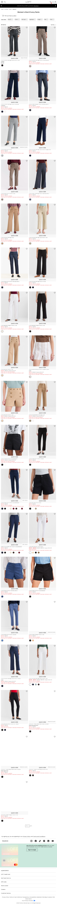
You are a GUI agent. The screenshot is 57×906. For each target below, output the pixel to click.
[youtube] (53, 841)
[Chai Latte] (30, 421)
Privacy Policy (26, 836)
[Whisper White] (5, 111)
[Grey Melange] (2, 155)
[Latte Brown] (2, 375)
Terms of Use (13, 897)
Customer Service (6, 893)
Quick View (14, 58)
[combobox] (45, 25)
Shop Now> (36, 6)
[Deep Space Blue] (2, 111)
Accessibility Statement (36, 897)
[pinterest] (45, 841)
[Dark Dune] (2, 243)
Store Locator (4, 885)
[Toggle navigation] (2, 2)
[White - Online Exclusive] (33, 508)
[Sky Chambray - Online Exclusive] (2, 596)
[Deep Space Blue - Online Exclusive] (5, 730)
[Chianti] (22, 508)
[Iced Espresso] (16, 508)
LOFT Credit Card (5, 874)
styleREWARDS (5, 870)
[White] (5, 465)
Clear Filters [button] (3, 19)
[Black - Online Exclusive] (2, 65)
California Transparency (23, 897)
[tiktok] (41, 841)
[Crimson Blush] (13, 508)
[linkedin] (49, 841)
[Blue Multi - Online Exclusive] (2, 640)
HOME (2, 9)
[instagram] (32, 841)
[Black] (30, 287)
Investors (50, 897)
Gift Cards (3, 882)
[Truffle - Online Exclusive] (39, 553)
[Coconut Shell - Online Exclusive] (33, 775)
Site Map (45, 897)
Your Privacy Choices (27, 900)
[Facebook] (37, 841)
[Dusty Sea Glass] (36, 684)
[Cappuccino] (30, 66)
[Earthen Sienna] (30, 377)
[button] (13, 16)
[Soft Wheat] (11, 508)
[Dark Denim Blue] (30, 199)
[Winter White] (2, 331)
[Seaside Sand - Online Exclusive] (33, 553)
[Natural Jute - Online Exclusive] (36, 508)
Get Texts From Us (6, 878)
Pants (10, 9)
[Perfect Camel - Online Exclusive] (33, 640)
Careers (3, 889)
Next (55, 6)
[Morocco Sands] (19, 508)
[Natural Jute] (30, 243)
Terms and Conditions (39, 836)
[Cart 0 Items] (55, 2)
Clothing (6, 9)
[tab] (10, 19)
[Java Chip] (39, 684)
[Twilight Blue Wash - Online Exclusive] (30, 110)
